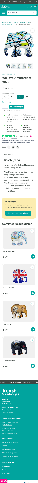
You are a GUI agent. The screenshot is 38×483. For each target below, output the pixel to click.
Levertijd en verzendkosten (10, 456)
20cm (20, 97)
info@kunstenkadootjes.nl (11, 422)
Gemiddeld (13, 142)
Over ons (5, 446)
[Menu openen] (3, 13)
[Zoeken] (34, 13)
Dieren (21, 140)
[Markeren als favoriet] (32, 30)
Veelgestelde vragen (8, 449)
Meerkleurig (5, 142)
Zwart (32, 140)
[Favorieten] (27, 7)
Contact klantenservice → (18, 213)
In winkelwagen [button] (33, 256)
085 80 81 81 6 (7, 425)
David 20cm (7, 324)
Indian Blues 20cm (9, 251)
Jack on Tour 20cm (9, 288)
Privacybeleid (6, 473)
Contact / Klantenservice (10, 442)
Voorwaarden (6, 466)
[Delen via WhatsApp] (13, 147)
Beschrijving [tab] (8, 154)
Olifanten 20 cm (14, 140)
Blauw (25, 140)
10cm (5, 97)
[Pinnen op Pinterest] (17, 147)
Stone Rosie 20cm (9, 361)
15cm (12, 97)
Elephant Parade (25, 142)
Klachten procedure (8, 470)
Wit (29, 140)
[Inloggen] (31, 7)
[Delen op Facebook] (8, 147)
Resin (18, 142)
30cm (28, 97)
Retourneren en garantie (9, 453)
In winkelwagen (16, 107)
